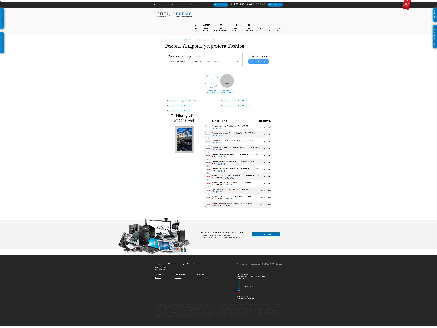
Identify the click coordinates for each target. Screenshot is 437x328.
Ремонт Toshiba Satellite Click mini (235, 106)
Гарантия (194, 5)
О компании (200, 274)
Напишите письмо (207, 237)
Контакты (184, 5)
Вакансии (158, 278)
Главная (167, 40)
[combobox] (185, 61)
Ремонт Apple (159, 274)
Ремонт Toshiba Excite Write (179, 111)
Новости (157, 5)
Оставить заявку (265, 234)
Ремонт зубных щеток (2, 35)
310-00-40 (259, 4)
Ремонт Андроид (185, 40)
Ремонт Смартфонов (212, 91)
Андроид (175, 40)
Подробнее (217, 128)
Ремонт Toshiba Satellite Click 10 (234, 101)
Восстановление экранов (2, 10)
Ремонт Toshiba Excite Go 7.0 (179, 106)
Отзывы (174, 5)
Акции (166, 5)
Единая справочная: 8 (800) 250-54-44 (259, 264)
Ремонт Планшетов (227, 91)
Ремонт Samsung (181, 274)
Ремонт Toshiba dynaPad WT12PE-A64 (183, 101)
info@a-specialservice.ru (245, 298)
